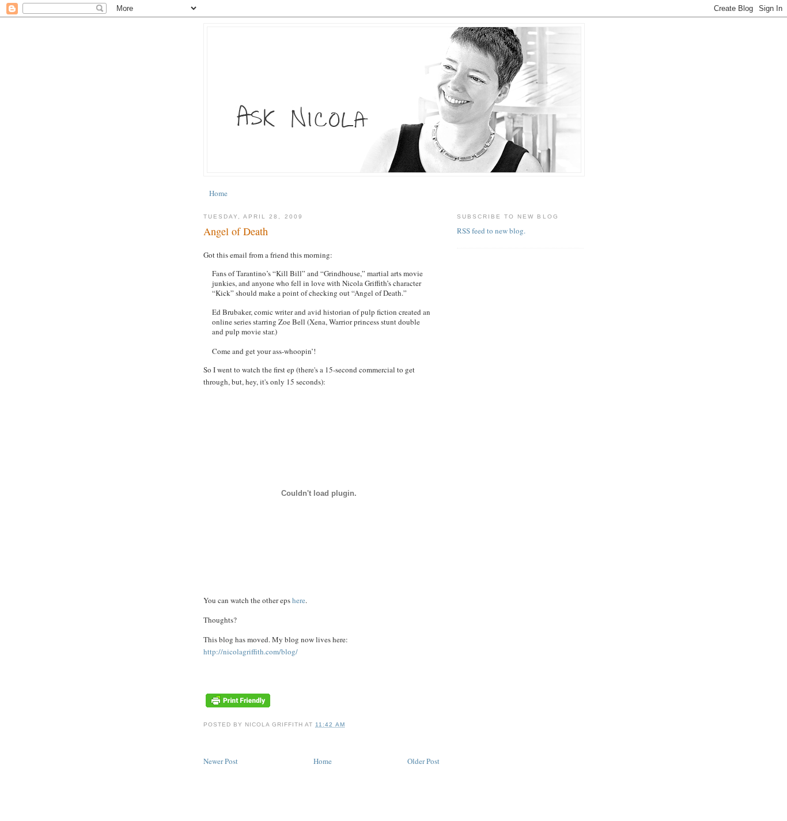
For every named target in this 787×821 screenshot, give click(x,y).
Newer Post (220, 761)
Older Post (423, 761)
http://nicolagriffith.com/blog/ (250, 651)
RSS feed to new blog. (491, 230)
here (298, 600)
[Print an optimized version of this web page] (238, 707)
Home (218, 193)
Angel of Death (235, 231)
